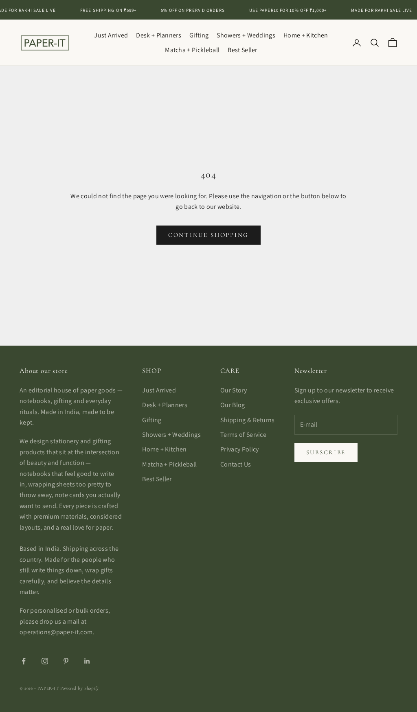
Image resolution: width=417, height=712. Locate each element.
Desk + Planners (158, 35)
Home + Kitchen (305, 35)
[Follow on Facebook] (24, 661)
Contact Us (235, 464)
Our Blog (232, 405)
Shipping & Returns (247, 420)
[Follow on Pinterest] (66, 661)
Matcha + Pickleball (192, 50)
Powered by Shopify (79, 688)
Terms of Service (243, 434)
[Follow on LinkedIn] (87, 661)
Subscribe (326, 452)
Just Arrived (111, 35)
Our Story (233, 390)
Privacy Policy (239, 449)
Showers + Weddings (246, 35)
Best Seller (242, 50)
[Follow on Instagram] (45, 661)
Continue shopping (208, 235)
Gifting (198, 35)
